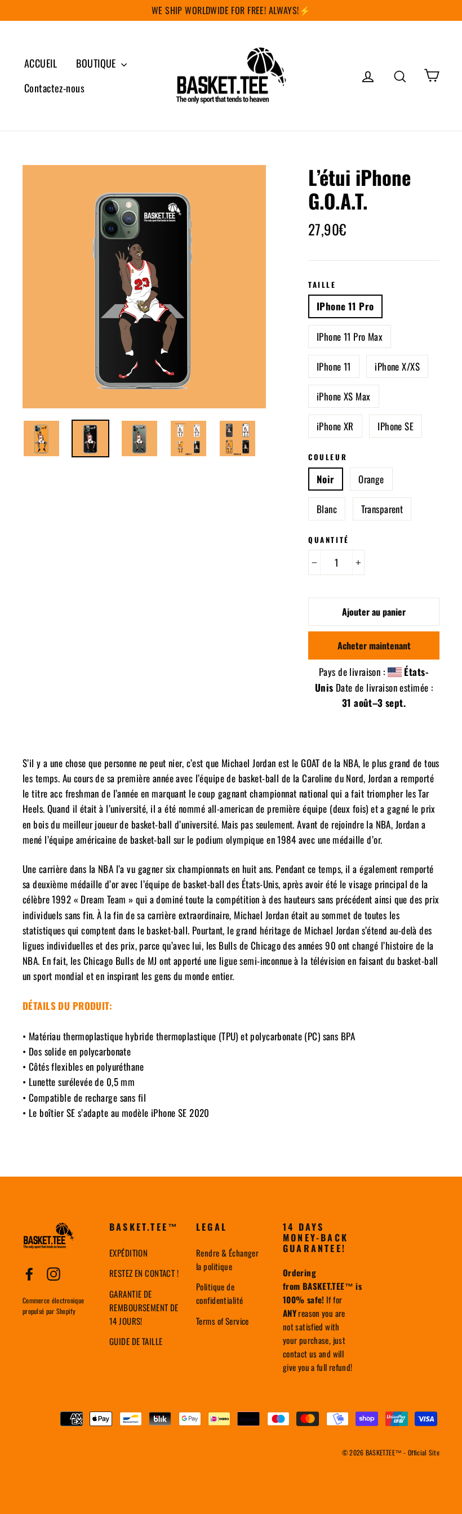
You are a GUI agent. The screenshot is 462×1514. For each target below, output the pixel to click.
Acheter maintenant (374, 645)
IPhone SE (395, 426)
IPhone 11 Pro (345, 306)
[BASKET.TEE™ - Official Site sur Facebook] (29, 1273)
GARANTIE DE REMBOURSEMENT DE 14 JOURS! (144, 1307)
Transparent (382, 509)
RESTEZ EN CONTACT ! (144, 1273)
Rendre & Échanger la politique (227, 1259)
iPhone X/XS (397, 366)
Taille (322, 285)
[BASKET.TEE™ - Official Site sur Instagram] (53, 1273)
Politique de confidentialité (219, 1293)
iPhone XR (335, 426)
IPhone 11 (334, 366)
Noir (326, 479)
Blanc (327, 509)
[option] (144, 286)
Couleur (327, 457)
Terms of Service (222, 1321)
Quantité (328, 540)
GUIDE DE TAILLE (135, 1341)
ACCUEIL (40, 63)
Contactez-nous (54, 88)
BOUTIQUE (97, 63)
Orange (371, 479)
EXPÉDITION (128, 1252)
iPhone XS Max (344, 396)
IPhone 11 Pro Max (350, 336)
